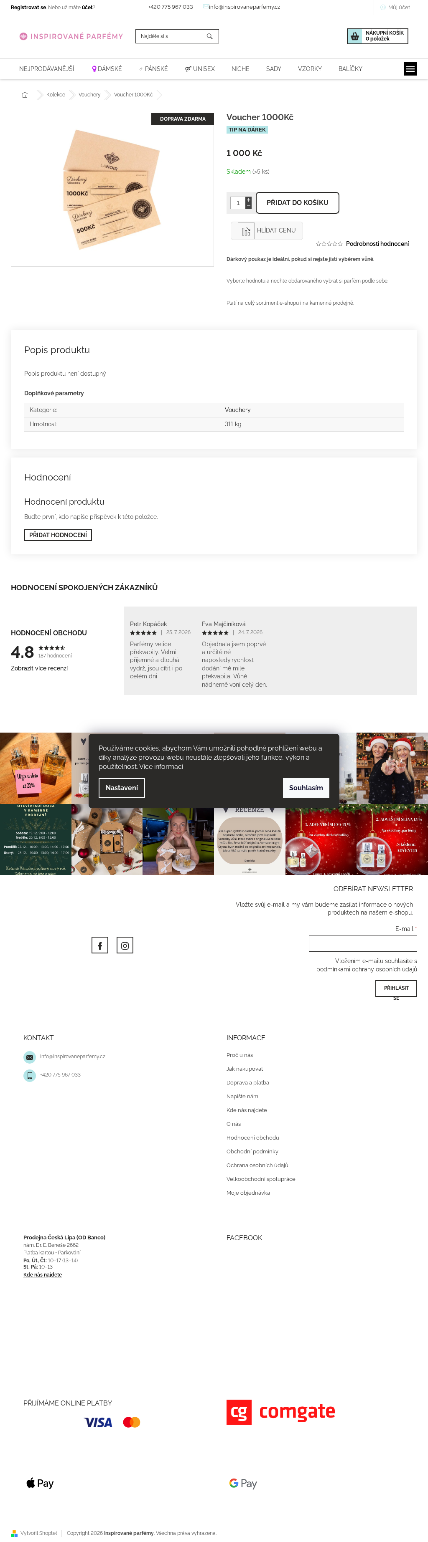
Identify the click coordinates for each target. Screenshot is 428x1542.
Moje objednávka (245, 1191)
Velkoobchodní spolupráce (258, 1177)
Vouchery (234, 410)
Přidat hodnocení (55, 535)
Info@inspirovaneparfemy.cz (69, 1054)
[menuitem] (43, 69)
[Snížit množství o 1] (245, 206)
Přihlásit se (393, 989)
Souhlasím (303, 788)
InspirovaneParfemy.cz (97, 943)
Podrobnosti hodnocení (374, 243)
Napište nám (239, 1094)
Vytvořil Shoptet (36, 1531)
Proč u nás (237, 1053)
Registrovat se (25, 7)
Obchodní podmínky (249, 1149)
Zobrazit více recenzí (36, 668)
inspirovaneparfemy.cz (122, 943)
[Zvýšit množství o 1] (245, 200)
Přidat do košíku (295, 203)
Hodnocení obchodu (250, 1135)
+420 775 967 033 (57, 1073)
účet (84, 7)
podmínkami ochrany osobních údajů (363, 967)
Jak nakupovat (242, 1067)
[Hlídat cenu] (264, 231)
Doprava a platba (245, 1080)
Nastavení (119, 788)
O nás (231, 1122)
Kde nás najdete (244, 1108)
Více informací (158, 767)
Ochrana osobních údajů (254, 1163)
